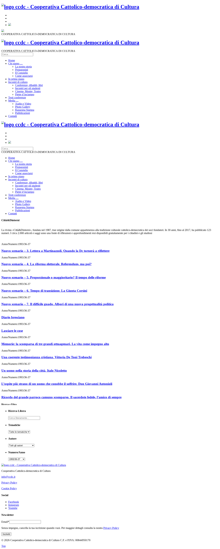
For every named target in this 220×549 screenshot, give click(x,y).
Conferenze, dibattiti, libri (29, 85)
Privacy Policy (9, 482)
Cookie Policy (9, 488)
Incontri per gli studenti (27, 88)
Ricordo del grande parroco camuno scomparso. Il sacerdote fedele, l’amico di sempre (61, 397)
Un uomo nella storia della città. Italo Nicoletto (34, 370)
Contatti (12, 116)
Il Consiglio (21, 72)
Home (11, 60)
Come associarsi (24, 75)
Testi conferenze (17, 97)
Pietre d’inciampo (24, 94)
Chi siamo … (15, 63)
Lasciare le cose (12, 330)
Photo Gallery (22, 106)
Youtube (12, 508)
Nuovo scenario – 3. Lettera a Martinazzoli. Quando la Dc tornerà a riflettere (55, 251)
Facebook (13, 501)
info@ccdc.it (8, 476)
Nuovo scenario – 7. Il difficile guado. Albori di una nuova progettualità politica (57, 304)
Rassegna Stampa (24, 109)
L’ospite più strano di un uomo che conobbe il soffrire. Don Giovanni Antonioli (56, 384)
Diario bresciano (13, 317)
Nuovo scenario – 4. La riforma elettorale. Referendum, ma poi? (46, 264)
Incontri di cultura (18, 82)
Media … (13, 100)
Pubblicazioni (22, 113)
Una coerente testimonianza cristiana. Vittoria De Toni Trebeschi (46, 357)
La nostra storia (23, 66)
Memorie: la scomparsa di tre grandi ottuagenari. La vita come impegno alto (55, 344)
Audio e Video (23, 103)
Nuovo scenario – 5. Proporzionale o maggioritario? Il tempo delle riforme (53, 277)
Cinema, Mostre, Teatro (28, 91)
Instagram (13, 504)
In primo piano (16, 78)
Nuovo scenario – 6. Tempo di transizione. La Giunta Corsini (44, 290)
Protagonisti (21, 69)
